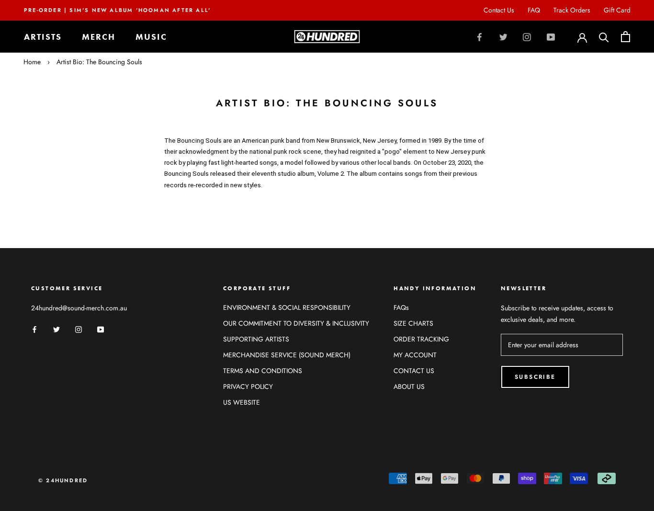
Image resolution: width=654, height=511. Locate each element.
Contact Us (499, 10)
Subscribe (535, 377)
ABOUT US (409, 386)
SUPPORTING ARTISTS (256, 339)
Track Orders (571, 10)
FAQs (401, 307)
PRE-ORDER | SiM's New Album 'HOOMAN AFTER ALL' (117, 10)
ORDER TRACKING (421, 339)
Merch (98, 36)
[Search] (604, 37)
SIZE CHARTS (413, 323)
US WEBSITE (241, 402)
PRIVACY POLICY (248, 386)
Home (32, 62)
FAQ (534, 10)
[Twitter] (503, 37)
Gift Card (617, 10)
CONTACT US (414, 370)
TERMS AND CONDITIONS (262, 370)
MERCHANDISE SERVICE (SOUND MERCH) (286, 355)
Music (151, 36)
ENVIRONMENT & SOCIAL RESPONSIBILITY (286, 307)
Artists (43, 36)
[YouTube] (551, 37)
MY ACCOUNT (415, 355)
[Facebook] (479, 37)
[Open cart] (625, 36)
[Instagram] (527, 37)
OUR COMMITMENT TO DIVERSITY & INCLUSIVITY (296, 323)
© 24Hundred (63, 480)
